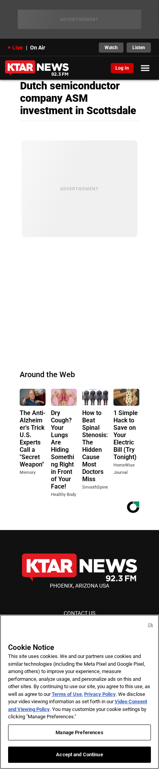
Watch (111, 47)
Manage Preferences (79, 732)
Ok (150, 624)
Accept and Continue (79, 754)
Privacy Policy (100, 694)
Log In (122, 68)
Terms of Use (67, 694)
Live (17, 47)
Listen (138, 47)
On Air (37, 47)
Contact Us (79, 613)
